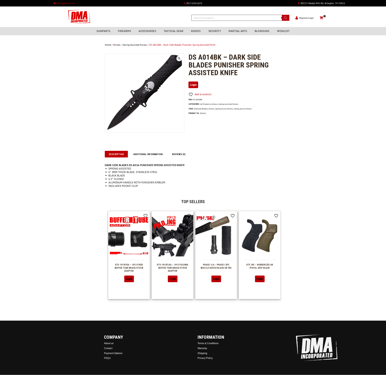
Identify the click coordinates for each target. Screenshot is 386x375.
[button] (179, 58)
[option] (129, 255)
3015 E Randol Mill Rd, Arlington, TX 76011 (322, 3)
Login (193, 84)
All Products (205, 104)
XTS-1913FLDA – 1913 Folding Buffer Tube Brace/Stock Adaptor (172, 268)
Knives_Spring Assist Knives (221, 108)
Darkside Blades (201, 108)
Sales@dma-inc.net (65, 3)
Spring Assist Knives (243, 108)
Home (108, 45)
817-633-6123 (194, 3)
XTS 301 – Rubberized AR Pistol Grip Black (259, 266)
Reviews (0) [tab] (179, 154)
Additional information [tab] (148, 154)
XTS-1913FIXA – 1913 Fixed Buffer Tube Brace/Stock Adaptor (129, 268)
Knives (116, 45)
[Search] (285, 18)
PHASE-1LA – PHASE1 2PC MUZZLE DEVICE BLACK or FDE (216, 266)
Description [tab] (116, 154)
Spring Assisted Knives (134, 45)
